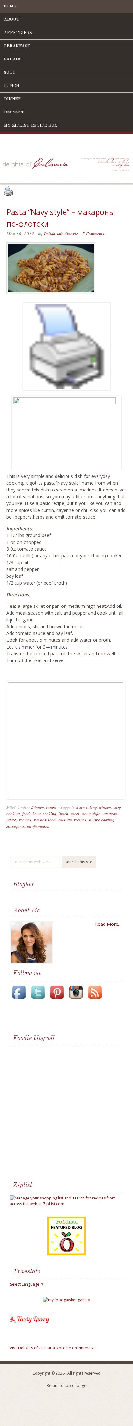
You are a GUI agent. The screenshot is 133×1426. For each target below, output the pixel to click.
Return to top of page (66, 1385)
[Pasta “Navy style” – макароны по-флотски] (50, 299)
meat (75, 814)
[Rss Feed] (95, 999)
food (26, 814)
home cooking (44, 814)
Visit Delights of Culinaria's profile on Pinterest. (52, 1348)
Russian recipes (72, 820)
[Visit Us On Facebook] (19, 999)
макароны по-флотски (27, 827)
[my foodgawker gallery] (66, 1300)
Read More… (108, 924)
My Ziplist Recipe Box (30, 125)
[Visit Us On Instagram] (76, 999)
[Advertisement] (59, 1114)
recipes (25, 820)
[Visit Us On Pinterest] (57, 999)
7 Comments (93, 234)
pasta (11, 820)
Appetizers (18, 33)
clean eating (86, 808)
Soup (10, 72)
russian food (45, 820)
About (12, 19)
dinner (105, 808)
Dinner (12, 99)
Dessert (14, 112)
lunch (51, 808)
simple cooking (101, 820)
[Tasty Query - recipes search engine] (30, 1324)
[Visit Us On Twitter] (38, 999)
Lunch (11, 86)
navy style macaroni (100, 814)
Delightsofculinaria (61, 234)
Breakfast (17, 46)
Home (10, 6)
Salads (13, 59)
